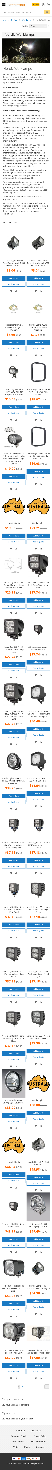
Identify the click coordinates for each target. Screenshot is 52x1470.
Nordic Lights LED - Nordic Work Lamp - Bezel (38, 1037)
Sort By (25, 26)
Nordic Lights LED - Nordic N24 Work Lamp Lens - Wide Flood (13, 909)
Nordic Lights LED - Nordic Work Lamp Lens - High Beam (38, 909)
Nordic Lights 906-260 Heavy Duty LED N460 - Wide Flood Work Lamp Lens (14, 715)
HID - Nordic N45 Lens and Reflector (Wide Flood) (38, 1351)
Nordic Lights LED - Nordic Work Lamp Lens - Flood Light (38, 974)
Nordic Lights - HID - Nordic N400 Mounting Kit (38, 1287)
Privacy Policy (40, 1436)
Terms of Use (18, 1441)
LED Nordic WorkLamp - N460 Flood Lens (38, 648)
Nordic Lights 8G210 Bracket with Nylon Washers (38, 327)
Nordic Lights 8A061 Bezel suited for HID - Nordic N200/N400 (38, 456)
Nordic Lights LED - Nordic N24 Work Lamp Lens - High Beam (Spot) (13, 845)
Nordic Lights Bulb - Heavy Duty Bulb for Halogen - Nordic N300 (14, 392)
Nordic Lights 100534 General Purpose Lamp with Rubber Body (14, 585)
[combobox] (26, 12)
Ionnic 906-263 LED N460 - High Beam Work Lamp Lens (38, 585)
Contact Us (36, 1430)
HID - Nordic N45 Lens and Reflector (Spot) (14, 1351)
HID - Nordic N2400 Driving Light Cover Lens (14, 1101)
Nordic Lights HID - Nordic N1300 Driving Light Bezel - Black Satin (13, 781)
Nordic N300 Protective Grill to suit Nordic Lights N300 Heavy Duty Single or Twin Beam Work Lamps (14, 458)
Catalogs (40, 1447)
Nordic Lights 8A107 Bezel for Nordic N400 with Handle (38, 392)
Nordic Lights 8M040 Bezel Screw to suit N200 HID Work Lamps (38, 263)
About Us (20, 1430)
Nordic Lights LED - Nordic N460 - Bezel (13, 1225)
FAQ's (15, 1447)
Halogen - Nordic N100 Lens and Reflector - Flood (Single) (13, 1288)
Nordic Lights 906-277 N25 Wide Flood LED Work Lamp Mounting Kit (38, 714)
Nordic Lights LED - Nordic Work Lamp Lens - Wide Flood (13, 1038)
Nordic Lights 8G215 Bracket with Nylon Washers (14, 327)
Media (27, 1447)
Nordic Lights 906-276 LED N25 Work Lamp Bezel (38, 779)
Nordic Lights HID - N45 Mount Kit (38, 1163)
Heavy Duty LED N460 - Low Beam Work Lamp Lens (14, 649)
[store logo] (17, 4)
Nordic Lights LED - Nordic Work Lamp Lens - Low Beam (13, 974)
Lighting (14, 20)
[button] (35, 4)
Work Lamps (27, 20)
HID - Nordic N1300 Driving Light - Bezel (38, 1225)
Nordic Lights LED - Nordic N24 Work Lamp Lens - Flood (38, 845)
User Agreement (38, 1441)
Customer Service (19, 1436)
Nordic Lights (14, 523)
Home (4, 20)
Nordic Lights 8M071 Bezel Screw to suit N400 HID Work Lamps (14, 263)
